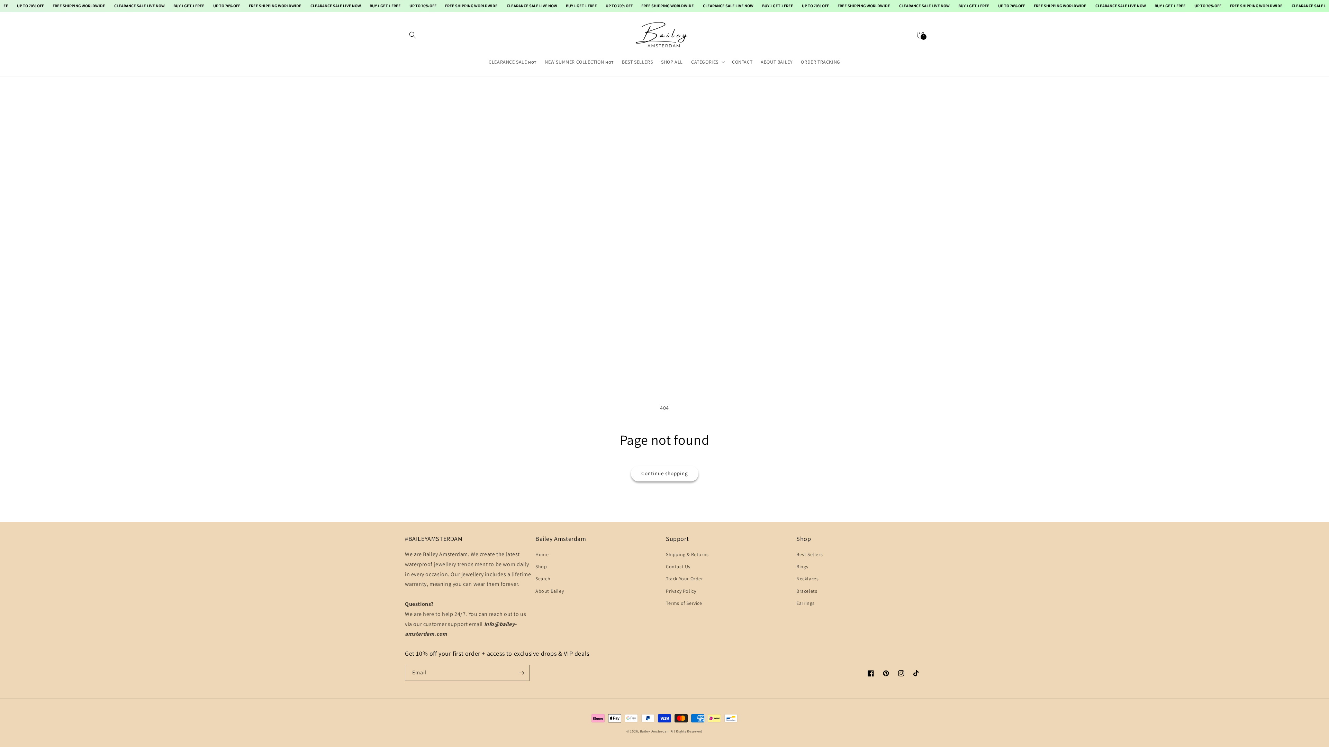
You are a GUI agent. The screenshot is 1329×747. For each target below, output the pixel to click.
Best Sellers (809, 554)
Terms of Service (684, 603)
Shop (541, 566)
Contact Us (678, 566)
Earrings (805, 603)
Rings (802, 566)
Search (543, 578)
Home (542, 554)
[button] (412, 35)
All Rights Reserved (687, 731)
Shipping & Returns (687, 554)
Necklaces (807, 578)
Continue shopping (664, 473)
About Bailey (549, 591)
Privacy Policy (681, 591)
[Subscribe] (521, 673)
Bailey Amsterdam (655, 731)
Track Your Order (684, 578)
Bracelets (806, 591)
